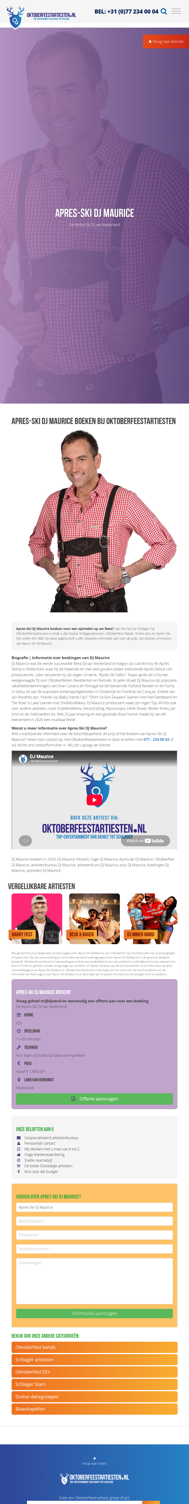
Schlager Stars (30, 1384)
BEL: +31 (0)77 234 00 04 (126, 11)
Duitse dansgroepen (37, 1396)
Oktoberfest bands (35, 1347)
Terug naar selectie (167, 41)
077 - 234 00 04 (156, 739)
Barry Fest (22, 934)
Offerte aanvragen (98, 1099)
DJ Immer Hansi (140, 934)
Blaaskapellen (30, 1409)
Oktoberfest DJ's (32, 1372)
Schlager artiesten (34, 1359)
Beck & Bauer (82, 934)
